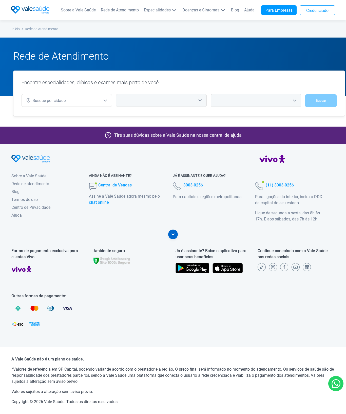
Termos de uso (24, 199)
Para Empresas (279, 10)
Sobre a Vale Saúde (78, 10)
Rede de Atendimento (120, 10)
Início (15, 29)
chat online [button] (99, 202)
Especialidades (157, 10)
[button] (335, 383)
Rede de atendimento (30, 183)
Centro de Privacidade (30, 207)
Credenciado (317, 10)
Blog (235, 10)
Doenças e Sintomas (200, 10)
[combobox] (67, 100)
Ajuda (249, 10)
